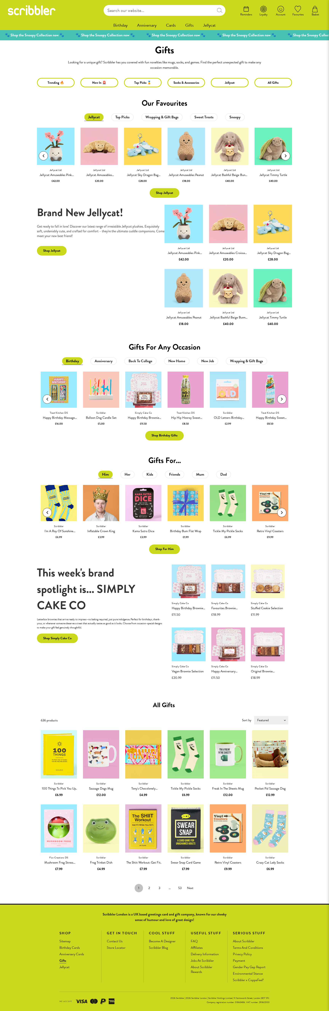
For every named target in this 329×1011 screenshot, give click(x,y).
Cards (171, 25)
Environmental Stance (248, 973)
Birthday (120, 25)
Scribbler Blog (158, 947)
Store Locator (116, 947)
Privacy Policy (242, 954)
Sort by (246, 720)
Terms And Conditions (248, 947)
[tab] (94, 117)
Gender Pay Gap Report (249, 967)
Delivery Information (205, 954)
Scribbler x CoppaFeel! (248, 980)
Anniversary (147, 25)
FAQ (194, 941)
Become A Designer (162, 941)
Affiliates (197, 947)
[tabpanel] (164, 156)
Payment (239, 960)
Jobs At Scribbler (202, 960)
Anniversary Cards (71, 954)
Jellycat (209, 25)
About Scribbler (243, 941)
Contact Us (114, 941)
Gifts (189, 25)
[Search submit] (219, 10)
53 (180, 888)
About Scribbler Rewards (201, 969)
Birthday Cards (69, 947)
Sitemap (65, 941)
